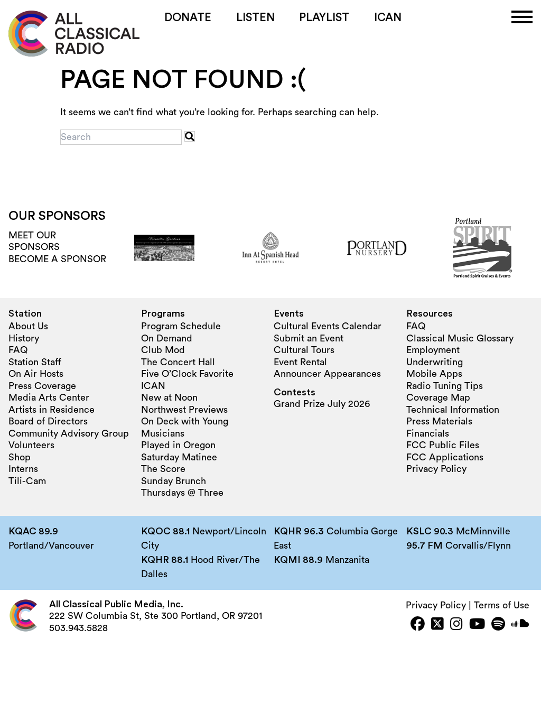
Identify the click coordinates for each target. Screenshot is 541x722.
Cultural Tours (304, 350)
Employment (433, 350)
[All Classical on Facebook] (418, 625)
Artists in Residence (51, 409)
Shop (19, 457)
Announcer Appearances (327, 373)
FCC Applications (444, 457)
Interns (23, 469)
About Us (28, 326)
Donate (187, 17)
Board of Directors (48, 421)
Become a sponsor (57, 259)
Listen (255, 17)
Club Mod (163, 350)
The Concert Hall (178, 362)
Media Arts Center (48, 397)
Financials (427, 433)
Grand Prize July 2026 (322, 404)
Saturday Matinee (179, 457)
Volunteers (31, 445)
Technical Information (452, 409)
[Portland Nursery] (376, 248)
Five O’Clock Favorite (187, 373)
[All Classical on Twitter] (437, 625)
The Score (163, 469)
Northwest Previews (184, 409)
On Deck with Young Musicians (184, 427)
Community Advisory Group (68, 433)
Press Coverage (42, 386)
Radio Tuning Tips (444, 386)
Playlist (324, 17)
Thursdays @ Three (182, 492)
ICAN (388, 17)
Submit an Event (308, 338)
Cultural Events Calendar (327, 326)
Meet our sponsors (34, 241)
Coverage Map (438, 397)
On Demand (166, 338)
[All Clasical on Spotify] (498, 625)
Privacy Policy (436, 469)
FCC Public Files (442, 445)
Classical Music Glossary (460, 338)
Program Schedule (181, 326)
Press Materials (439, 421)
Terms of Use (501, 605)
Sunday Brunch (173, 481)
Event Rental (300, 362)
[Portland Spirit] (483, 248)
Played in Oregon (178, 445)
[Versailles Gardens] (164, 248)
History (23, 338)
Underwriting (434, 362)
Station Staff (34, 362)
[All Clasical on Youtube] (477, 625)
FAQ (17, 350)
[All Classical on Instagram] (456, 625)
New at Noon (169, 397)
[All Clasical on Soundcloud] (520, 625)
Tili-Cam (27, 481)
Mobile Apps (434, 373)
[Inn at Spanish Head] (270, 248)
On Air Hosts (35, 373)
